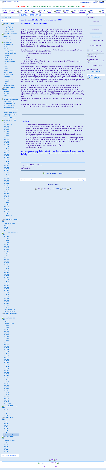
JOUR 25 (6, 165)
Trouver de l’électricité (9, 118)
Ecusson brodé (7, 65)
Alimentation (7, 36)
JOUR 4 (5, 231)
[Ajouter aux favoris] (95, 71)
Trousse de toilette (8, 85)
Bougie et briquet (8, 44)
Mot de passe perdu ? (96, 40)
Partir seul (6, 93)
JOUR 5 (5, 429)
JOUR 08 (6, 133)
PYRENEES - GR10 (9, 318)
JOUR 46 (6, 206)
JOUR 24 (6, 163)
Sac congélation (8, 80)
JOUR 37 (6, 189)
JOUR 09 (6, 135)
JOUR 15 (6, 146)
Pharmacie (6, 76)
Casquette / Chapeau (9, 54)
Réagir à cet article (53, 184)
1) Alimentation (12, 34)
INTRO (5, 122)
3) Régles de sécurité (9, 88)
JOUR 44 (6, 202)
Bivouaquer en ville (8, 101)
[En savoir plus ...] (62, 463)
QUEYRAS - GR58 (8, 418)
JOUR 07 (6, 131)
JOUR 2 (5, 227)
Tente (5, 83)
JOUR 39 (6, 193)
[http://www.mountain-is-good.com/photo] (92, 2)
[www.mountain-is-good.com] (10, 1)
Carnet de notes (8, 50)
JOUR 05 (6, 128)
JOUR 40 (6, 195)
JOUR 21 (6, 158)
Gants (5, 67)
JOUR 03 (6, 240)
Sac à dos (6, 81)
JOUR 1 (5, 225)
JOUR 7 (5, 432)
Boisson (5, 38)
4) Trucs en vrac (13, 99)
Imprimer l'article (58, 173)
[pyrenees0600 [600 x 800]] (7, 17)
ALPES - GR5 (12, 120)
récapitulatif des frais (9, 311)
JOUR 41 (6, 197)
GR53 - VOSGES (8, 28)
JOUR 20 (6, 156)
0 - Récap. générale (9, 223)
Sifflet (5, 95)
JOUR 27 (6, 169)
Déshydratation (7, 40)
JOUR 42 (6, 199)
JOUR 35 (6, 185)
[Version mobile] (99, 71)
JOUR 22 (6, 159)
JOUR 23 (6, 161)
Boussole (6, 46)
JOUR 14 (6, 145)
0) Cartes (11, 23)
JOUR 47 (6, 208)
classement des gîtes (9, 309)
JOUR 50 (6, 213)
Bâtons (5, 48)
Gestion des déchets (9, 105)
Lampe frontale (7, 72)
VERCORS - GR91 (8, 437)
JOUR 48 (6, 210)
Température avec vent (9, 112)
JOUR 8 (10, 434)
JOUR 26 (6, 167)
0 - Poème (6, 322)
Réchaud (6, 78)
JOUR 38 (6, 191)
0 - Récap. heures (8, 323)
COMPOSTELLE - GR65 (10, 233)
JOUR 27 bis (7, 171)
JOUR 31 (6, 178)
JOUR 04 (6, 126)
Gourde (5, 68)
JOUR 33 (6, 182)
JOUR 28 (6, 172)
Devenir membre (96, 45)
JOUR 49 (6, 212)
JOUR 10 (6, 137)
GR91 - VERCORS (8, 31)
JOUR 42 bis (7, 404)
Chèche (5, 57)
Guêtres (5, 70)
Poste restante (7, 111)
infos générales (7, 316)
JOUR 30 (6, 176)
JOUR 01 (6, 237)
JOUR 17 (6, 150)
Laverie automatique (9, 107)
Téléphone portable (9, 97)
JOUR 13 (6, 143)
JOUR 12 (6, 141)
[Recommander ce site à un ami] (97, 71)
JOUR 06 (6, 130)
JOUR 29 (6, 174)
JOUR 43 (6, 200)
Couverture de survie (9, 61)
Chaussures (6, 55)
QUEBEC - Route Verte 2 (10, 406)
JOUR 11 (6, 139)
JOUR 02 (6, 238)
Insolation (6, 91)
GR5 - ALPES (7, 26)
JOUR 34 (6, 184)
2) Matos (10, 42)
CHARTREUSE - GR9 (10, 220)
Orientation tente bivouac (10, 109)
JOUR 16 (6, 148)
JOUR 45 (6, 204)
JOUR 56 (6, 217)
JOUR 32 (6, 180)
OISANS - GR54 (12, 313)
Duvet (5, 63)
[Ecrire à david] (93, 71)
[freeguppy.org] (43, 463)
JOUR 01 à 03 (7, 124)
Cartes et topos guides (9, 52)
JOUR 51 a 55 (7, 215)
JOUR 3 (5, 229)
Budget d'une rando (9, 103)
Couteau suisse (7, 59)
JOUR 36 (6, 187)
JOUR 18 (6, 152)
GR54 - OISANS (8, 30)
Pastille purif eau (8, 74)
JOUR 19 (6, 154)
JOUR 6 (5, 430)
